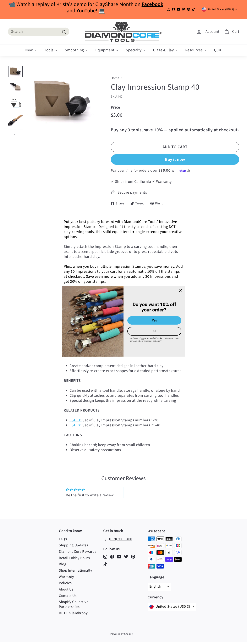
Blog (62, 564)
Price (115, 107)
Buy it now (175, 159)
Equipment (105, 50)
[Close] (180, 290)
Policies (65, 583)
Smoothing (75, 50)
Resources (194, 50)
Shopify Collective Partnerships (73, 604)
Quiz (218, 50)
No (154, 331)
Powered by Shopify (121, 634)
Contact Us (67, 595)
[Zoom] (62, 101)
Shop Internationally (75, 570)
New (29, 50)
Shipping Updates (73, 545)
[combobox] (38, 31)
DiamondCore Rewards (77, 551)
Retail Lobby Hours (74, 558)
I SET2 (74, 425)
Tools (49, 50)
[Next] (15, 133)
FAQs (63, 539)
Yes (154, 320)
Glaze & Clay (164, 50)
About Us (66, 589)
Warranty (66, 577)
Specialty (134, 50)
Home (115, 78)
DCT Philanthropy (73, 613)
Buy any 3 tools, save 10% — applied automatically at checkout (174, 130)
